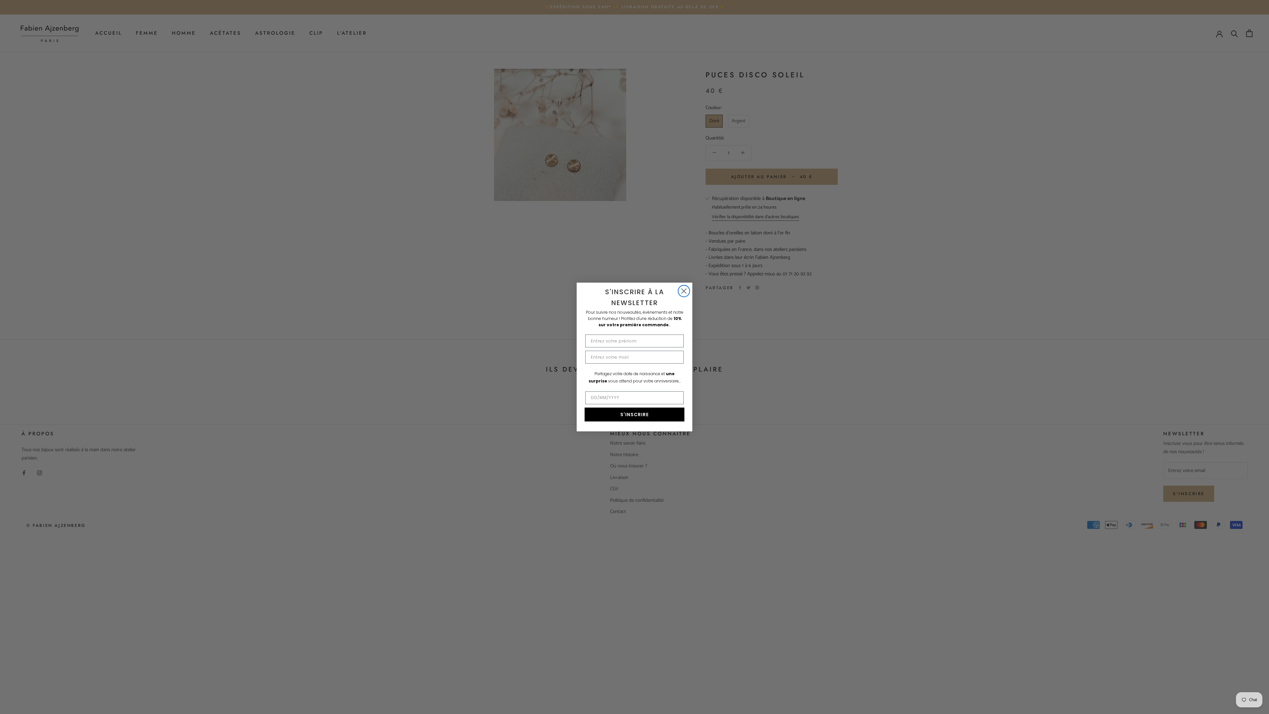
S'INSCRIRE (634, 414)
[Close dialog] (684, 291)
